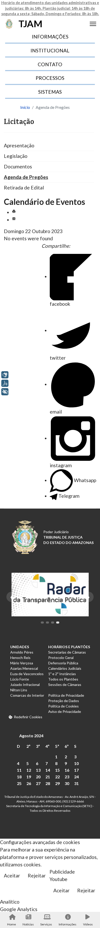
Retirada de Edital (24, 187)
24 (76, 776)
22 (57, 776)
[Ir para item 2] (47, 622)
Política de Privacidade (66, 695)
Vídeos (88, 924)
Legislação (15, 156)
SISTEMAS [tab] (50, 92)
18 (19, 776)
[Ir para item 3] (52, 622)
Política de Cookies (63, 706)
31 (76, 783)
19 (28, 776)
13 (38, 770)
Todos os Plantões (63, 679)
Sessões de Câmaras (64, 684)
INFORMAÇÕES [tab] (50, 37)
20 (38, 776)
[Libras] (4, 374)
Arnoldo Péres (21, 652)
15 (57, 770)
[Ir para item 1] (42, 622)
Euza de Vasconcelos (27, 674)
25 (19, 783)
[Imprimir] (14, 212)
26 (28, 783)
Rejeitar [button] (37, 875)
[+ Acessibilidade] (4, 391)
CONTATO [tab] (50, 64)
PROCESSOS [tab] (50, 78)
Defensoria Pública (63, 663)
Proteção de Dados (63, 701)
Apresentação (19, 145)
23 (67, 776)
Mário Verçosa (21, 663)
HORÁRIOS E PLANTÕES (69, 647)
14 (47, 770)
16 (67, 770)
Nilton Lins (18, 690)
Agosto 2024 (31, 735)
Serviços (46, 924)
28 (47, 783)
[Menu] (93, 24)
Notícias (28, 924)
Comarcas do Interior (27, 695)
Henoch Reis (20, 657)
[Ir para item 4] (57, 622)
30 (67, 783)
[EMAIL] (14, 220)
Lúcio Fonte (19, 679)
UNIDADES (19, 647)
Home (11, 924)
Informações (67, 924)
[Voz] (4, 383)
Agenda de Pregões (26, 177)
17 (76, 770)
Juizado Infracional (25, 684)
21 (47, 776)
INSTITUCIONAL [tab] (50, 50)
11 (19, 770)
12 (28, 770)
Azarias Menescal (24, 668)
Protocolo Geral (61, 657)
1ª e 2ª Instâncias (62, 674)
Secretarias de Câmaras (67, 652)
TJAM (30, 23)
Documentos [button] (18, 166)
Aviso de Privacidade (64, 711)
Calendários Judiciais (64, 668)
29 (57, 783)
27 (38, 783)
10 (76, 763)
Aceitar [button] (12, 875)
